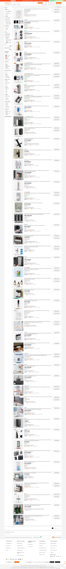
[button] (37, 2)
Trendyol (41, 565)
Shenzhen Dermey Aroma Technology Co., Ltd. (29, 434)
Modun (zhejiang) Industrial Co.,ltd (28, 110)
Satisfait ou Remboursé (20, 545)
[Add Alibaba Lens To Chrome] (16, 562)
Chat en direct (41, 545)
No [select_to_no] (9, 533)
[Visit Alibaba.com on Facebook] (50, 556)
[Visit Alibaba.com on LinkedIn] (52, 556)
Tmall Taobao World (29, 565)
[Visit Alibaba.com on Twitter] (54, 556)
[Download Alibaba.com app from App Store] (52, 562)
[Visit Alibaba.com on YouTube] (58, 556)
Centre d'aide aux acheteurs (42, 543)
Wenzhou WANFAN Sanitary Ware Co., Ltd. (29, 186)
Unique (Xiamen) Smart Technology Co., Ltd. (29, 370)
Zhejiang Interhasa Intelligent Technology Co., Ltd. (30, 57)
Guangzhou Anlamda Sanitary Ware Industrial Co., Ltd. (30, 241)
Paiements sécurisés (19, 543)
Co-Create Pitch (8, 545)
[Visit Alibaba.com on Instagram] (56, 556)
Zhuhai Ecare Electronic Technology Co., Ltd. (29, 273)
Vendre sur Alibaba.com (53, 543)
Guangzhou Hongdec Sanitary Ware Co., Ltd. (29, 153)
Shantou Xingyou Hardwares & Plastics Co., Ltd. (29, 132)
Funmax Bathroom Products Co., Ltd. (28, 476)
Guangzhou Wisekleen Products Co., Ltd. (29, 424)
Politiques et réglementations (20, 555)
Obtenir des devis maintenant (37, 537)
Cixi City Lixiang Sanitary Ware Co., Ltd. (28, 316)
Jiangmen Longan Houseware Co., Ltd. (28, 122)
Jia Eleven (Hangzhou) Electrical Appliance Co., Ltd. (30, 14)
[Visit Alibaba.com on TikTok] (60, 556)
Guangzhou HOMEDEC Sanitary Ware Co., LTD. (29, 89)
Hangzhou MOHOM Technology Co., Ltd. (29, 347)
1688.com (25, 565)
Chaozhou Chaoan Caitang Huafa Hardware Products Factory (31, 143)
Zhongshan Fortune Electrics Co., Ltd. (28, 358)
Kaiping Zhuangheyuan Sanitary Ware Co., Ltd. (29, 401)
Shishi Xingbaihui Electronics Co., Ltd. (28, 293)
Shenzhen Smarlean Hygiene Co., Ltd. (28, 80)
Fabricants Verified (30, 544)
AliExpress (22, 565)
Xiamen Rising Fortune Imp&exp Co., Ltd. (29, 207)
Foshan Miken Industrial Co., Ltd (28, 45)
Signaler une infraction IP (42, 552)
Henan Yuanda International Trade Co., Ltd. (29, 519)
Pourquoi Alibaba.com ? (8, 543)
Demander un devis (30, 546)
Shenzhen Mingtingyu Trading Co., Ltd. (28, 380)
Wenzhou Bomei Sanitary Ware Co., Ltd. (28, 164)
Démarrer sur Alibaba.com (53, 545)
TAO (38, 565)
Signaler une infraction (42, 554)
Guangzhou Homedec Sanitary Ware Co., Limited (30, 338)
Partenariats (51, 552)
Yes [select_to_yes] (6, 533)
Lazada (33, 565)
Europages (44, 565)
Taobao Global (36, 565)
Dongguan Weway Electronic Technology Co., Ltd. (30, 325)
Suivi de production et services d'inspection (20, 552)
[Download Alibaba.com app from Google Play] (57, 562)
